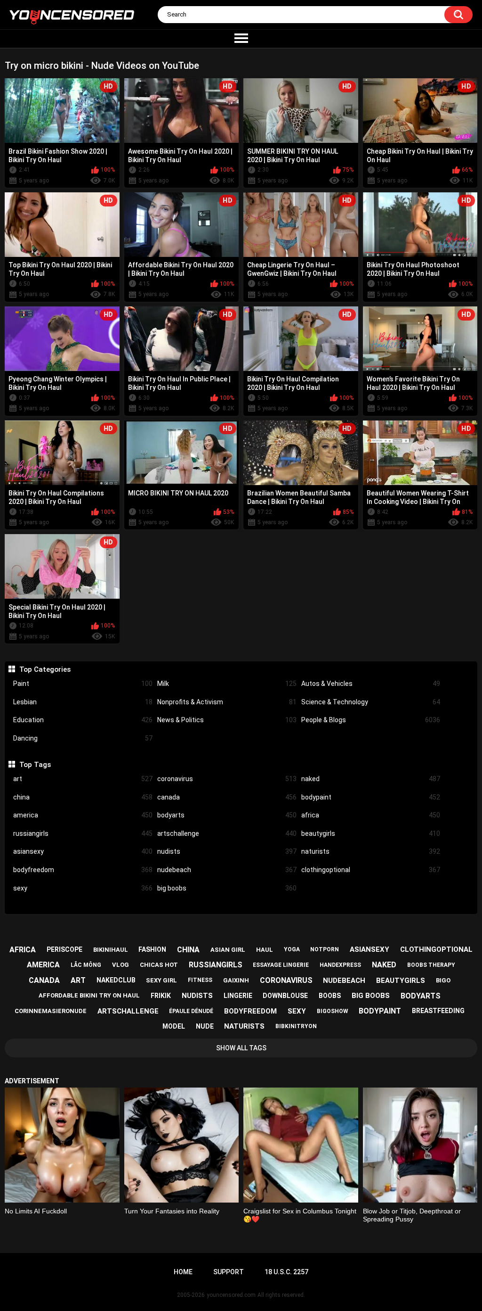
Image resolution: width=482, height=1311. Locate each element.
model (173, 1026)
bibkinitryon (296, 1026)
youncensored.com (231, 1295)
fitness (200, 980)
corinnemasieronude (51, 1010)
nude (205, 1026)
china (83, 797)
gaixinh (236, 980)
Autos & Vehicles (371, 683)
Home (183, 1272)
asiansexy (83, 851)
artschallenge (227, 833)
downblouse (285, 995)
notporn (324, 949)
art (83, 779)
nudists (227, 851)
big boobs (227, 888)
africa (371, 815)
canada (227, 797)
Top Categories (44, 669)
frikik (161, 995)
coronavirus (227, 779)
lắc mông (86, 965)
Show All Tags (241, 1048)
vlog (120, 964)
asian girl (227, 949)
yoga (292, 949)
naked (371, 779)
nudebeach (227, 870)
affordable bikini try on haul (89, 995)
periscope (64, 949)
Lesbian (83, 702)
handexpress (340, 965)
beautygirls (371, 833)
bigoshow (332, 1011)
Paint (83, 683)
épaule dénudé (191, 1011)
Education (83, 720)
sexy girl (161, 980)
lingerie (238, 995)
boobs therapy (431, 965)
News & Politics (227, 720)
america (83, 815)
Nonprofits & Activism (227, 702)
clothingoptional (371, 870)
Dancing (83, 738)
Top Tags (34, 764)
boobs (330, 995)
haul (264, 949)
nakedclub (116, 980)
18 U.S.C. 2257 (286, 1272)
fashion (152, 949)
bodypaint (371, 797)
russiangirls (83, 833)
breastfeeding (438, 1010)
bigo (443, 980)
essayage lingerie (281, 965)
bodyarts (227, 815)
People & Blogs (371, 720)
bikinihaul (110, 949)
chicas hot (159, 964)
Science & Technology (371, 702)
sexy (83, 888)
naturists (371, 851)
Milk (227, 683)
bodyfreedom (83, 870)
